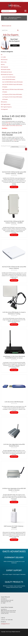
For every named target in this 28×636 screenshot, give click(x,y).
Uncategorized (4, 109)
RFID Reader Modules (5, 69)
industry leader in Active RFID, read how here (12, 125)
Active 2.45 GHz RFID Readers (8, 77)
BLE (1, 54)
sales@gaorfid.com (5, 623)
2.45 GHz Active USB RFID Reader (14, 402)
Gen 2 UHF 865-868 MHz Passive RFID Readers (12, 82)
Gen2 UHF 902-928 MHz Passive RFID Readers (12, 84)
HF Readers (4, 87)
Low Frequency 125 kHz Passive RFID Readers (12, 94)
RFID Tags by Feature (5, 104)
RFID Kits (3, 64)
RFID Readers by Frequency (15, 17)
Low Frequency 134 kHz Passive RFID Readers (12, 97)
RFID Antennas (4, 59)
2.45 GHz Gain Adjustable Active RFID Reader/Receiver (14, 445)
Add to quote (14, 187)
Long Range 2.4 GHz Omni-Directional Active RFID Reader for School (14, 357)
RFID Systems (4, 102)
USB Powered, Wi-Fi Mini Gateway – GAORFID (14, 527)
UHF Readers (5, 99)
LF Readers (4, 92)
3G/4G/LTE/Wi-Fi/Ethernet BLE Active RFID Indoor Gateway (14, 267)
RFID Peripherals (4, 67)
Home (5, 17)
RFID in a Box (4, 62)
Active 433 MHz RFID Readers (8, 79)
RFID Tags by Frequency (6, 107)
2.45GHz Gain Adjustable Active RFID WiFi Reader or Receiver (14, 489)
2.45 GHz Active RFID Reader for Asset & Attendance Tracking (14, 313)
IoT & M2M (3, 57)
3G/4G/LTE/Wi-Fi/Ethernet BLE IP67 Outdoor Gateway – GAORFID (14, 222)
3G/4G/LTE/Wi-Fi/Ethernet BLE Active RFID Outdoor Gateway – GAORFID (14, 172)
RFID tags (8, 122)
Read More (4, 128)
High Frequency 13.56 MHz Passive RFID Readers (12, 89)
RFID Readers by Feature (6, 72)
